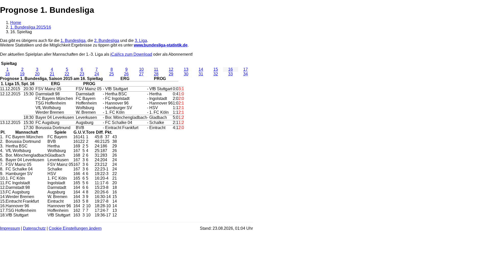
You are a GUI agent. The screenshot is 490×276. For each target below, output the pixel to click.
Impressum (10, 228)
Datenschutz (34, 228)
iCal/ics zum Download (131, 54)
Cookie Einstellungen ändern (75, 228)
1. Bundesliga (72, 40)
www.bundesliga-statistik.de (161, 45)
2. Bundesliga (106, 40)
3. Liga (141, 40)
